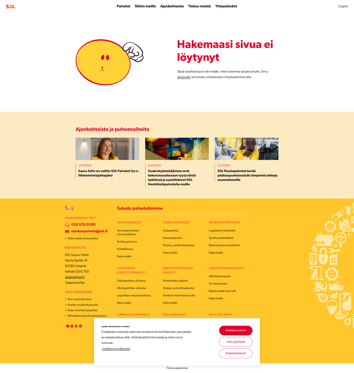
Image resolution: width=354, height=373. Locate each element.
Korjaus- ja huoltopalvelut (178, 288)
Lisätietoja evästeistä (116, 349)
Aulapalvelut (170, 230)
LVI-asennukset (218, 283)
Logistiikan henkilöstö (222, 230)
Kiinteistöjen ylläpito (175, 280)
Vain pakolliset (236, 341)
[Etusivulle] (10, 6)
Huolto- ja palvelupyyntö (83, 304)
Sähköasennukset (219, 276)
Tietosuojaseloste (177, 368)
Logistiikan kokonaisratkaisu (134, 295)
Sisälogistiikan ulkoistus (131, 280)
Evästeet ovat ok (236, 330)
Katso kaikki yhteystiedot (83, 238)
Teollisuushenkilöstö (221, 238)
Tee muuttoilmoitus (79, 299)
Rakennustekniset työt (222, 291)
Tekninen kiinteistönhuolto (179, 295)
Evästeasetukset (236, 353)
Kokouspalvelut (172, 238)
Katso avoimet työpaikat (82, 310)
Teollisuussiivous (127, 241)
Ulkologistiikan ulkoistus (131, 288)
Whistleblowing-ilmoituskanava (87, 315)
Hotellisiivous (125, 249)
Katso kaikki (124, 256)
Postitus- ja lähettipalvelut (178, 245)
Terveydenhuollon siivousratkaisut (128, 232)
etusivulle (183, 77)
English (343, 6)
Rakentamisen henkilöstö (224, 245)
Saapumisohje (75, 282)
